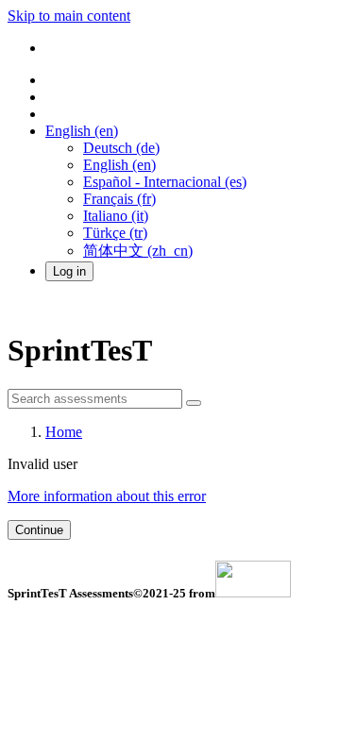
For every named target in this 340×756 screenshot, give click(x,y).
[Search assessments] (193, 403)
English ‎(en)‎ (119, 165)
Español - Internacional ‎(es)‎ (164, 182)
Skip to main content (69, 16)
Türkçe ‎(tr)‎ (115, 233)
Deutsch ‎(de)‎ (121, 148)
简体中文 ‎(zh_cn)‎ (138, 251)
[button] (81, 131)
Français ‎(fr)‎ (119, 199)
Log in (69, 271)
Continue (39, 530)
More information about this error (107, 496)
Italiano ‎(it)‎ (115, 216)
